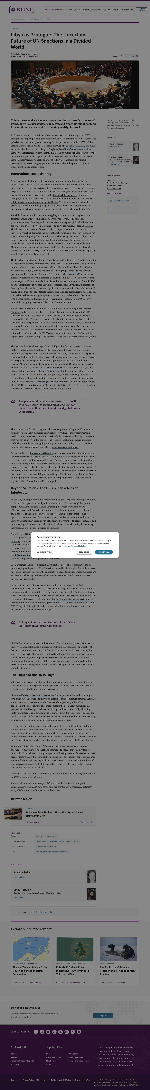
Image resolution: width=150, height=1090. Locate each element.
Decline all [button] (84, 552)
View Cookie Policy (78, 546)
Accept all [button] (104, 552)
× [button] (115, 534)
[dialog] (75, 545)
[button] (44, 552)
